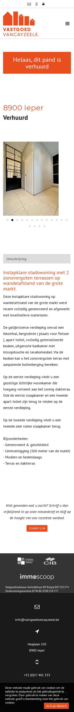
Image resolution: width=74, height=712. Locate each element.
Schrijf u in (37, 528)
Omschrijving (16, 258)
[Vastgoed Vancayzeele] (21, 23)
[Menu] (67, 23)
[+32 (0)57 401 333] (37, 4)
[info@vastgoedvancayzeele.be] (30, 4)
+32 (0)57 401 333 (37, 675)
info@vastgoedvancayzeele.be (37, 620)
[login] (43, 4)
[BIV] (26, 561)
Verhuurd (15, 117)
